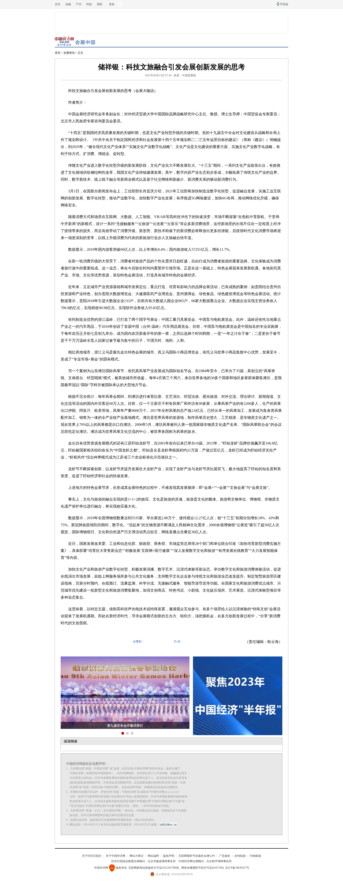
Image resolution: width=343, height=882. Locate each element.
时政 (89, 4)
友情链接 (240, 855)
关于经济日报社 (92, 855)
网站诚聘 (153, 855)
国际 (99, 4)
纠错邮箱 (255, 855)
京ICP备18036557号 (237, 867)
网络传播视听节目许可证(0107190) (202, 867)
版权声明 (168, 855)
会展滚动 (69, 52)
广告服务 (224, 855)
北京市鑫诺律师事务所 (162, 861)
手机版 (284, 4)
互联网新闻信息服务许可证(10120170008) (153, 867)
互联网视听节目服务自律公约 (196, 855)
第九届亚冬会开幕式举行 (125, 725)
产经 (78, 4)
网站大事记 (137, 855)
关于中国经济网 (115, 855)
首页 (57, 4)
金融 (68, 4)
